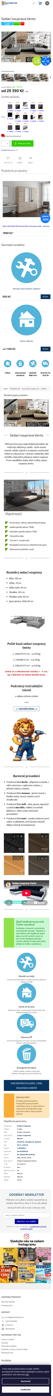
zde (27, 1374)
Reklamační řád (7, 1353)
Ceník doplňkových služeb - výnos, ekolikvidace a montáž (26, 1085)
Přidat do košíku (24, 143)
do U (19, 1145)
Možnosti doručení (14, 136)
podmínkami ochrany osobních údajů (33, 1227)
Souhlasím (25, 1389)
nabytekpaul (10, 1329)
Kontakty (4, 1343)
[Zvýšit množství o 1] (10, 141)
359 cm (20, 1138)
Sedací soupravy (24, 1126)
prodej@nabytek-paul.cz (14, 1317)
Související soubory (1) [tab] (30, 389)
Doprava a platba (7, 1339)
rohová (25, 1145)
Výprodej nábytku (8, 1302)
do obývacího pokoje (26, 1154)
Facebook (9, 1325)
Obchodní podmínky (9, 1346)
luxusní (38, 1142)
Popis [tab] (5, 389)
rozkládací (21, 1148)
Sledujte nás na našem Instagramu (27, 1242)
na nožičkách (22, 1151)
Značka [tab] (43, 389)
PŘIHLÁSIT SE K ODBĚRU (26, 1221)
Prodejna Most (6, 1305)
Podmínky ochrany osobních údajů (14, 1349)
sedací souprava (24, 1135)
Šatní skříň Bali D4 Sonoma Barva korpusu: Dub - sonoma (24, 226)
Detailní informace (8, 150)
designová (29, 1142)
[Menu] (47, 3)
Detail (45, 297)
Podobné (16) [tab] (15, 389)
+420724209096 (11, 1321)
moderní (20, 1142)
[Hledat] (33, 3)
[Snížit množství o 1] (10, 144)
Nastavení (25, 1381)
